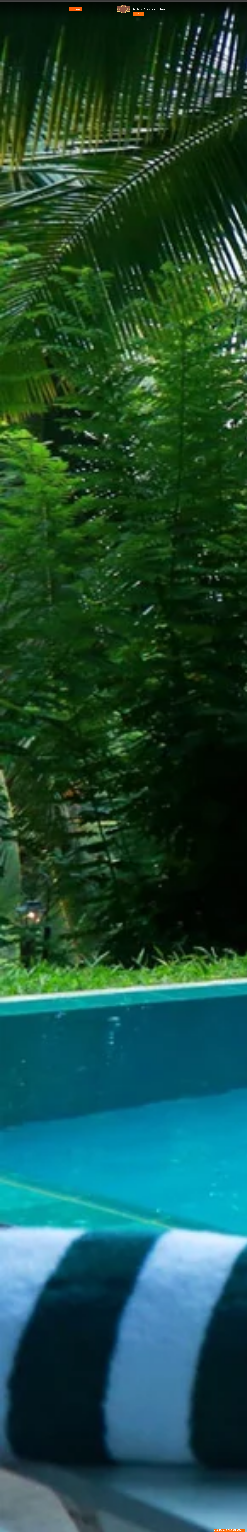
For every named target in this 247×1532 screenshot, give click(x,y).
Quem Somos (137, 9)
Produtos (77, 9)
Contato (163, 9)
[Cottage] (124, 8)
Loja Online (139, 14)
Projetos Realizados (151, 9)
